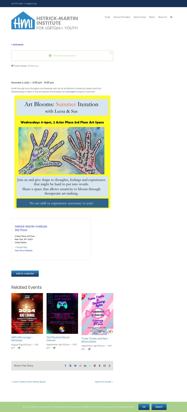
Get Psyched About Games (58, 339)
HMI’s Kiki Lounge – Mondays (22, 339)
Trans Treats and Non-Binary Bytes (95, 340)
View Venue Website (23, 250)
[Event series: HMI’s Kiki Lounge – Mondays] (19, 348)
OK (144, 406)
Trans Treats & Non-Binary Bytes (29, 381)
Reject (159, 406)
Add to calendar (25, 273)
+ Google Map (21, 247)
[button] (171, 17)
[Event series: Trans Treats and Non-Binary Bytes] (89, 349)
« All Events (17, 44)
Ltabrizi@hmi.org (73, 91)
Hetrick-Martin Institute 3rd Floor (31, 228)
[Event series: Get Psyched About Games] (54, 348)
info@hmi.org (31, 3)
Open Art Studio (103, 381)
